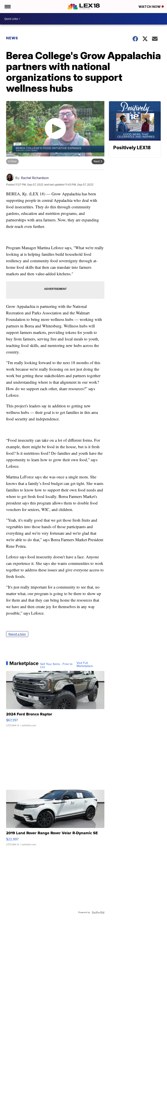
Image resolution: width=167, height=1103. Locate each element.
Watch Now (150, 7)
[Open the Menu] (7, 6)
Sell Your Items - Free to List (56, 666)
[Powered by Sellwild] (98, 912)
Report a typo (17, 634)
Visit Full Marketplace (85, 665)
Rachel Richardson (35, 178)
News (12, 38)
